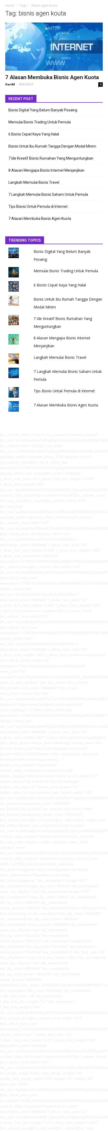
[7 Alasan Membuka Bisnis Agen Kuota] (54, 47)
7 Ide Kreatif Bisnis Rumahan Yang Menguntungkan (50, 158)
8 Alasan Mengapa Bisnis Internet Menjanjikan (46, 170)
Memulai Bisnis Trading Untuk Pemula (39, 122)
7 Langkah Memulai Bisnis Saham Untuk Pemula (48, 194)
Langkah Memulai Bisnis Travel (33, 182)
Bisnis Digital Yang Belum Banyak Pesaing (42, 110)
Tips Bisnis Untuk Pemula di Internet (38, 206)
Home (9, 5)
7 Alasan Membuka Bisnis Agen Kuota (52, 77)
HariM (10, 84)
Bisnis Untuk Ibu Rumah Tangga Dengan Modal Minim (52, 146)
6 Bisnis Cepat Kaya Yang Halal (33, 134)
